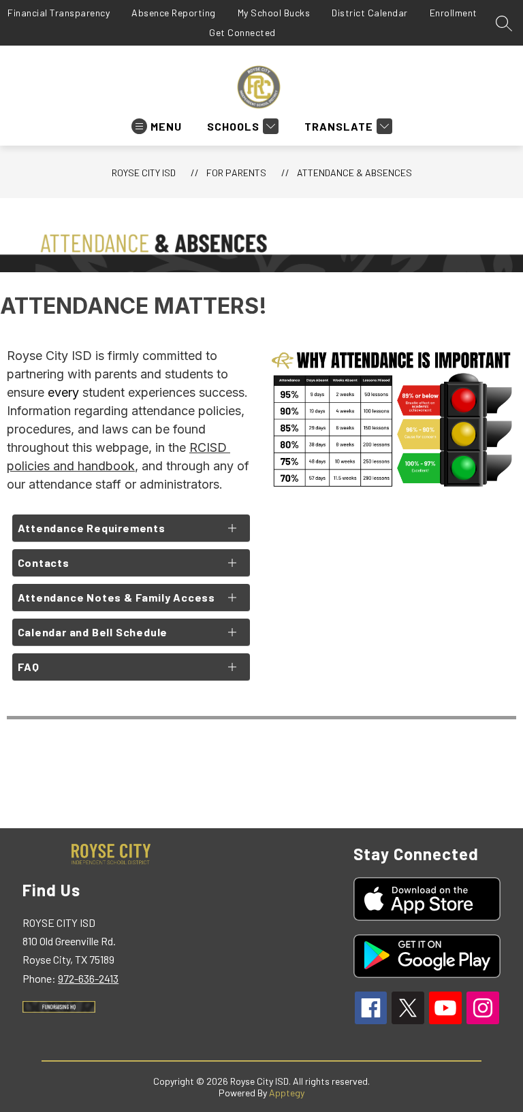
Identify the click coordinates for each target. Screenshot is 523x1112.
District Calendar (370, 12)
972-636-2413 (88, 978)
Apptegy (286, 1092)
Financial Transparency (58, 12)
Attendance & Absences (354, 172)
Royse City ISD (144, 172)
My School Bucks (274, 12)
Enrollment (453, 12)
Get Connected (242, 32)
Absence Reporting (173, 12)
